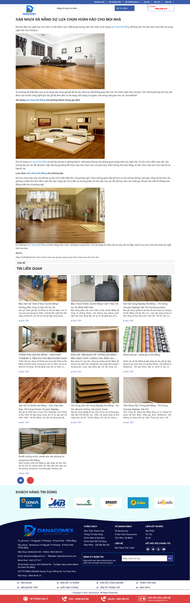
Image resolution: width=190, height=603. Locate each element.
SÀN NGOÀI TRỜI (29, 587)
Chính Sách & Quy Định (94, 537)
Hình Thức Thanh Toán (94, 530)
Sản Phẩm (150, 530)
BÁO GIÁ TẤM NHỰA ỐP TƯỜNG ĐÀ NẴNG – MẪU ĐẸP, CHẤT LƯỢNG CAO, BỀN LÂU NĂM (94, 358)
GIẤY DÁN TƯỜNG (69, 587)
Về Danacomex (121, 530)
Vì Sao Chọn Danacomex (126, 534)
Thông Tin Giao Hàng (93, 534)
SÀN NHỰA (26, 582)
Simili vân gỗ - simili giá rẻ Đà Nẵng (141, 354)
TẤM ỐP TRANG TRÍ (110, 587)
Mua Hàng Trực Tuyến (125, 547)
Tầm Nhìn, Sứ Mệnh (124, 537)
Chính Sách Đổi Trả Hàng (95, 541)
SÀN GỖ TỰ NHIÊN (69, 582)
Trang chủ (99, 2)
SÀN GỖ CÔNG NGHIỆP (112, 582)
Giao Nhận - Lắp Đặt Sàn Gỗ (96, 544)
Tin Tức (148, 534)
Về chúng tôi (115, 2)
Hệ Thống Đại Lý (132, 2)
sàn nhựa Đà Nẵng (120, 27)
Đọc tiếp (24, 320)
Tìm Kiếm (123, 8)
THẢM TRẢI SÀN (148, 582)
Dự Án (147, 2)
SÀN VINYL (145, 587)
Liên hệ (168, 2)
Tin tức (157, 2)
